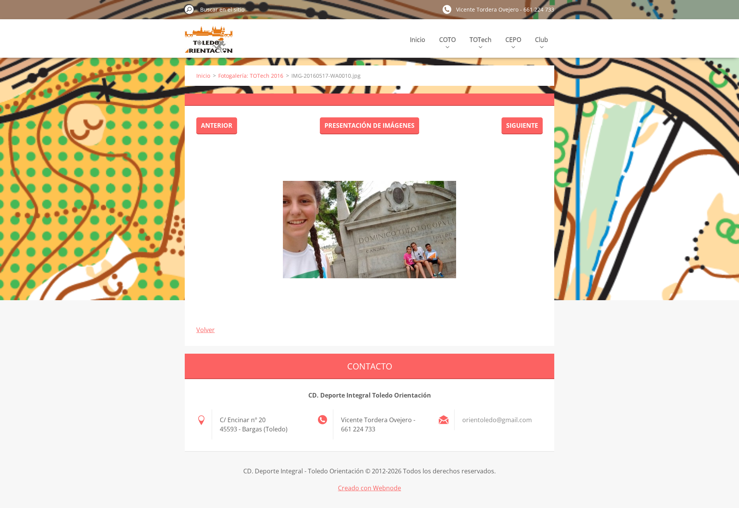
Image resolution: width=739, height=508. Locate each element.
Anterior (216, 125)
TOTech (481, 39)
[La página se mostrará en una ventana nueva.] (369, 229)
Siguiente (522, 125)
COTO (447, 39)
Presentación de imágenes (369, 125)
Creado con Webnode (369, 488)
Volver (205, 330)
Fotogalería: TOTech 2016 (250, 75)
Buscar (189, 9)
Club (541, 39)
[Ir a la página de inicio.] (208, 43)
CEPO (513, 39)
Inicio (417, 39)
